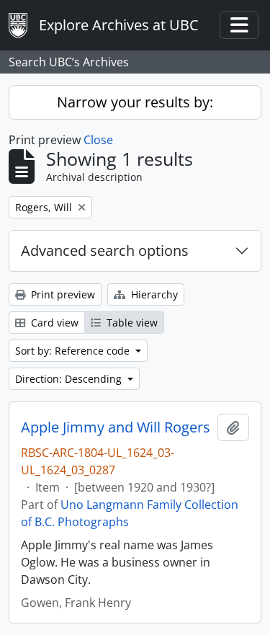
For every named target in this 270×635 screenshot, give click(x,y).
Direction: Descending (70, 379)
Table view (131, 322)
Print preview (61, 294)
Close (98, 140)
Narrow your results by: (135, 102)
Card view (53, 322)
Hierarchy (153, 294)
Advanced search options (105, 250)
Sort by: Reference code (73, 351)
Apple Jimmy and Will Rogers (115, 427)
